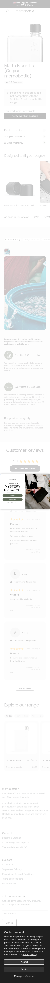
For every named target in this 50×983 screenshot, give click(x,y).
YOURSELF (12, 495)
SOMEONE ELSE (12, 499)
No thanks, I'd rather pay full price (12, 502)
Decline (24, 969)
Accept (24, 962)
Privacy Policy (30, 954)
